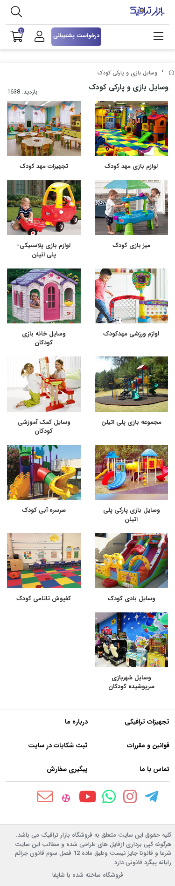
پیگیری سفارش (67, 769)
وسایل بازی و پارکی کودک (127, 72)
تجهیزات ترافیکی (147, 722)
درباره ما (76, 722)
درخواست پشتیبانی (76, 35)
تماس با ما (154, 769)
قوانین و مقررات (148, 745)
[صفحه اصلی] (171, 72)
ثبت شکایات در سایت (58, 745)
